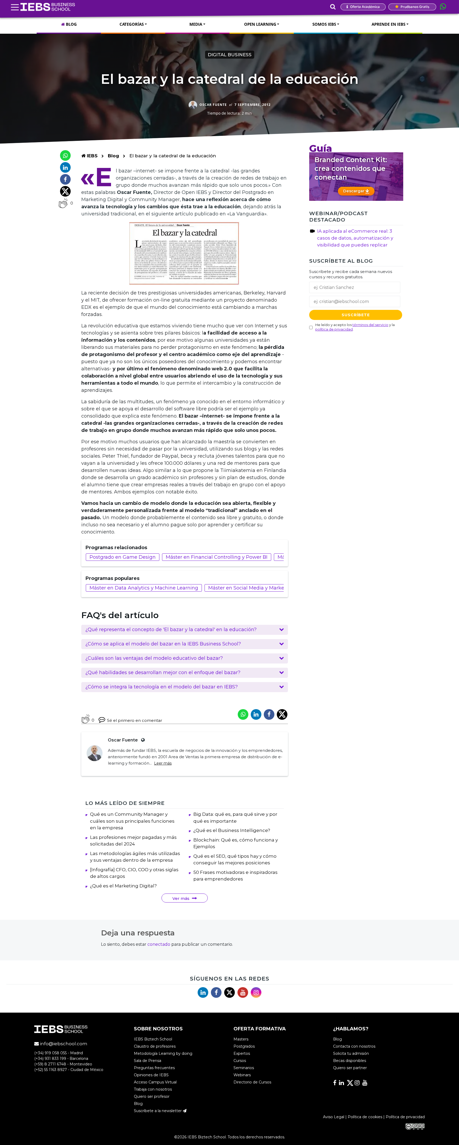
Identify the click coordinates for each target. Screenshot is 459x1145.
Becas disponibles (349, 1060)
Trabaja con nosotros (153, 1089)
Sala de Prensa (147, 1060)
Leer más (163, 763)
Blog (113, 155)
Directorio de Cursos (252, 1082)
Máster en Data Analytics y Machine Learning (144, 588)
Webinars (242, 1075)
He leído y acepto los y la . (355, 327)
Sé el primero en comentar (134, 720)
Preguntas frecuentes (154, 1067)
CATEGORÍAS (132, 24)
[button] (184, 630)
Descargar (354, 190)
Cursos (239, 1060)
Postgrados (244, 1046)
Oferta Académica (364, 6)
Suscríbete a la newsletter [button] (158, 1110)
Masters (240, 1039)
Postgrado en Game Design (123, 557)
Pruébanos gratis (414, 6)
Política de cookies (365, 1116)
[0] (63, 203)
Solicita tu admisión (351, 1053)
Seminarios (243, 1067)
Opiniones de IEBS (151, 1075)
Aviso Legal (333, 1116)
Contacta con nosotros (354, 1046)
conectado (158, 944)
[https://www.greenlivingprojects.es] (142, 740)
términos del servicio (370, 325)
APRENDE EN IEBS (388, 24)
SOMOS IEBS (324, 24)
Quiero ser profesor (151, 1096)
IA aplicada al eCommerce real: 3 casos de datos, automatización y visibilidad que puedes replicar (355, 238)
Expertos (241, 1053)
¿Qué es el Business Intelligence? (231, 830)
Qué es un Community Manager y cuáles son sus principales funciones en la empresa (132, 821)
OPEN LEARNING (260, 24)
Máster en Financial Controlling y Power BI (216, 557)
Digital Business (230, 54)
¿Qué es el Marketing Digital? (123, 885)
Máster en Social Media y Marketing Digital (259, 588)
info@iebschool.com (63, 1043)
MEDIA (195, 24)
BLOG (71, 24)
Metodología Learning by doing (163, 1053)
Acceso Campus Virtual (155, 1082)
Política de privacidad (405, 1116)
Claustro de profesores (155, 1046)
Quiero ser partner (350, 1067)
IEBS (91, 155)
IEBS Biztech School (153, 1039)
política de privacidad (334, 329)
